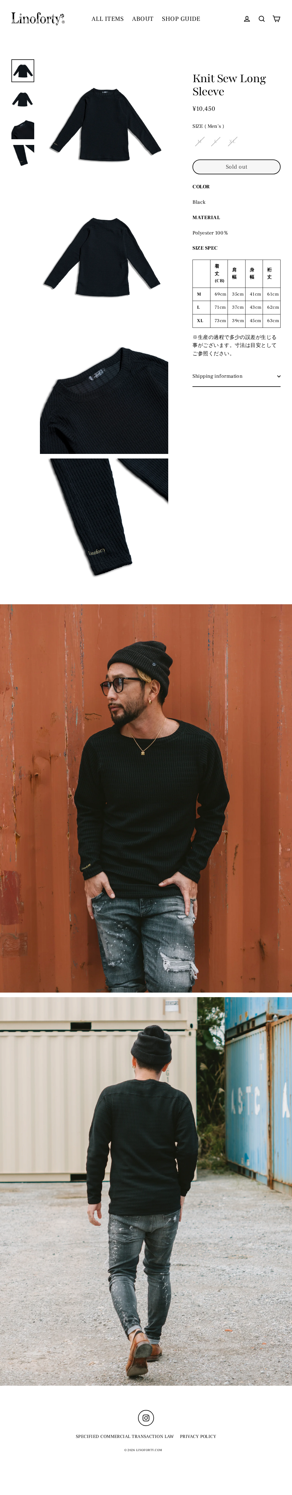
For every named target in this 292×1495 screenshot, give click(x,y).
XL (232, 141)
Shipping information (217, 376)
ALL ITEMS (107, 19)
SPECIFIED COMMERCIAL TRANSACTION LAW (125, 1436)
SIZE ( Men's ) (208, 126)
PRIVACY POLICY (198, 1436)
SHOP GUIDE (181, 19)
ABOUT (142, 19)
